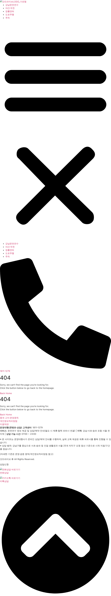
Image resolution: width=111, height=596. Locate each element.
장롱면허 (9, 11)
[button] (55, 130)
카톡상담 (4, 481)
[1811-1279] (55, 367)
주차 (7, 17)
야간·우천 (10, 8)
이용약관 (4, 424)
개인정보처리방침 (8, 421)
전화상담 (4, 472)
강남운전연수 (11, 5)
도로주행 (9, 14)
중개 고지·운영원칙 (9, 417)
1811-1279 (5, 371)
